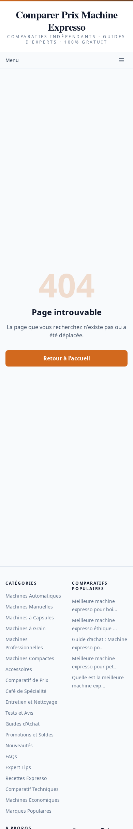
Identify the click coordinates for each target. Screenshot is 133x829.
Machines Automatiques (33, 595)
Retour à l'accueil (66, 358)
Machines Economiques (32, 800)
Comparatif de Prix (26, 680)
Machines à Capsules (29, 617)
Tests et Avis (19, 713)
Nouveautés (19, 745)
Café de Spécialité (25, 691)
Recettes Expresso (26, 778)
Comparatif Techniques (32, 789)
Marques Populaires (28, 811)
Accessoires (18, 669)
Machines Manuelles (29, 606)
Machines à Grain (25, 628)
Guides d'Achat (22, 723)
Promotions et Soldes (29, 734)
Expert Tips (18, 767)
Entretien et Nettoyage (31, 702)
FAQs (11, 756)
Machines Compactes (29, 658)
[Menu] (121, 60)
